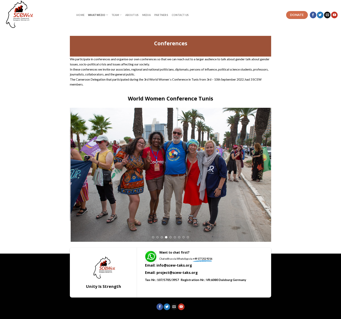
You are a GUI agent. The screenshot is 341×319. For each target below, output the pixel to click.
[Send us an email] (327, 15)
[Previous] (78, 174)
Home (80, 15)
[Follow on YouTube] (334, 15)
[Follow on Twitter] (320, 15)
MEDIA (146, 15)
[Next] (262, 174)
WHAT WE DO (96, 15)
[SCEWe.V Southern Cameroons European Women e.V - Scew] (36, 15)
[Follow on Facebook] (313, 15)
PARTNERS (161, 15)
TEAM (115, 15)
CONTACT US (180, 15)
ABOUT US (132, 15)
